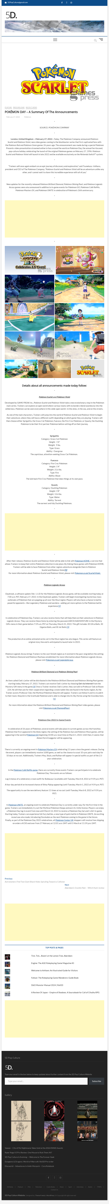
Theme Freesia (40, 1195)
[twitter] (66, 2)
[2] (59, 606)
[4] (34, 686)
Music (62, 1187)
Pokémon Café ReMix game (26, 770)
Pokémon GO (33, 735)
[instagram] (71, 2)
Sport (70, 1187)
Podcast (20, 1187)
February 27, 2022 (13, 117)
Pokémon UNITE (16, 805)
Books (90, 1187)
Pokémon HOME (82, 561)
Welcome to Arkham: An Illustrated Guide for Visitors (54, 970)
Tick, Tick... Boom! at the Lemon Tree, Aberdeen (51, 956)
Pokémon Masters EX (47, 749)
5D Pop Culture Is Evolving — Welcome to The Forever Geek (29, 1157)
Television (38, 1187)
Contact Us (54, 1190)
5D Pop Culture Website (15, 1195)
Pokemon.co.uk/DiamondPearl (56, 708)
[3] (68, 627)
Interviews (80, 1187)
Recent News (31, 107)
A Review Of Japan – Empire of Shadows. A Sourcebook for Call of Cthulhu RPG (65, 992)
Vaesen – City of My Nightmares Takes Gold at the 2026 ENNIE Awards (34, 1148)
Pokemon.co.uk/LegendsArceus (59, 660)
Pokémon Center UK (64, 820)
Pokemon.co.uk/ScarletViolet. (88, 573)
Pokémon (27, 117)
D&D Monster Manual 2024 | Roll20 (47, 985)
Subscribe (96, 1081)
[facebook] (62, 2)
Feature (8, 107)
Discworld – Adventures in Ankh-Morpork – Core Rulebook (29, 1166)
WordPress (50, 1195)
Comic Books (51, 1187)
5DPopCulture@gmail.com (17, 2)
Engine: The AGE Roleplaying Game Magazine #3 (52, 963)
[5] (54, 699)
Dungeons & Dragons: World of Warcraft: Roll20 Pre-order (29, 1161)
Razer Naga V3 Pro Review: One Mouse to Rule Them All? (28, 1152)
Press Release (19, 107)
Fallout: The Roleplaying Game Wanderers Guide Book (55, 978)
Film (29, 1187)
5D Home (10, 1187)
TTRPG (99, 1187)
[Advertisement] (54, 219)
